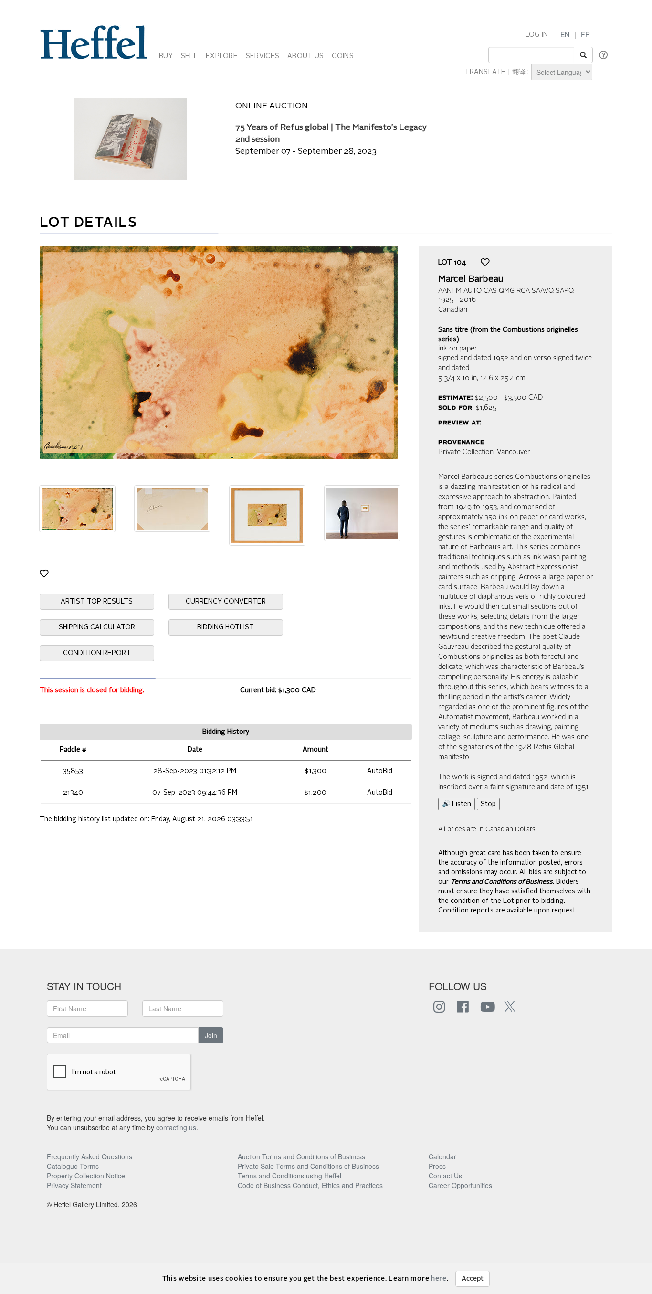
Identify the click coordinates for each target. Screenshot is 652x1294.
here (439, 1278)
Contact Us (445, 1175)
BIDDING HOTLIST (225, 627)
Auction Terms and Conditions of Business (301, 1156)
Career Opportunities (460, 1185)
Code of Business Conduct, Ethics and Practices (310, 1185)
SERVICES (262, 56)
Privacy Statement (74, 1185)
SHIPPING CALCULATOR (97, 627)
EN (564, 34)
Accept (473, 1278)
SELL (189, 56)
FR (585, 34)
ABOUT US (305, 56)
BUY (166, 56)
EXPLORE (222, 56)
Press (437, 1166)
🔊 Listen (456, 804)
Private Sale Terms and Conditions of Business (308, 1166)
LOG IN (537, 35)
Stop (488, 804)
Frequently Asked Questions (89, 1156)
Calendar (442, 1156)
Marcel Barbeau (470, 279)
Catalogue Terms (73, 1166)
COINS (342, 56)
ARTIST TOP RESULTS (97, 601)
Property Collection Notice (86, 1175)
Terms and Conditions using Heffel (289, 1175)
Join (211, 1035)
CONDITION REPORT (97, 653)
